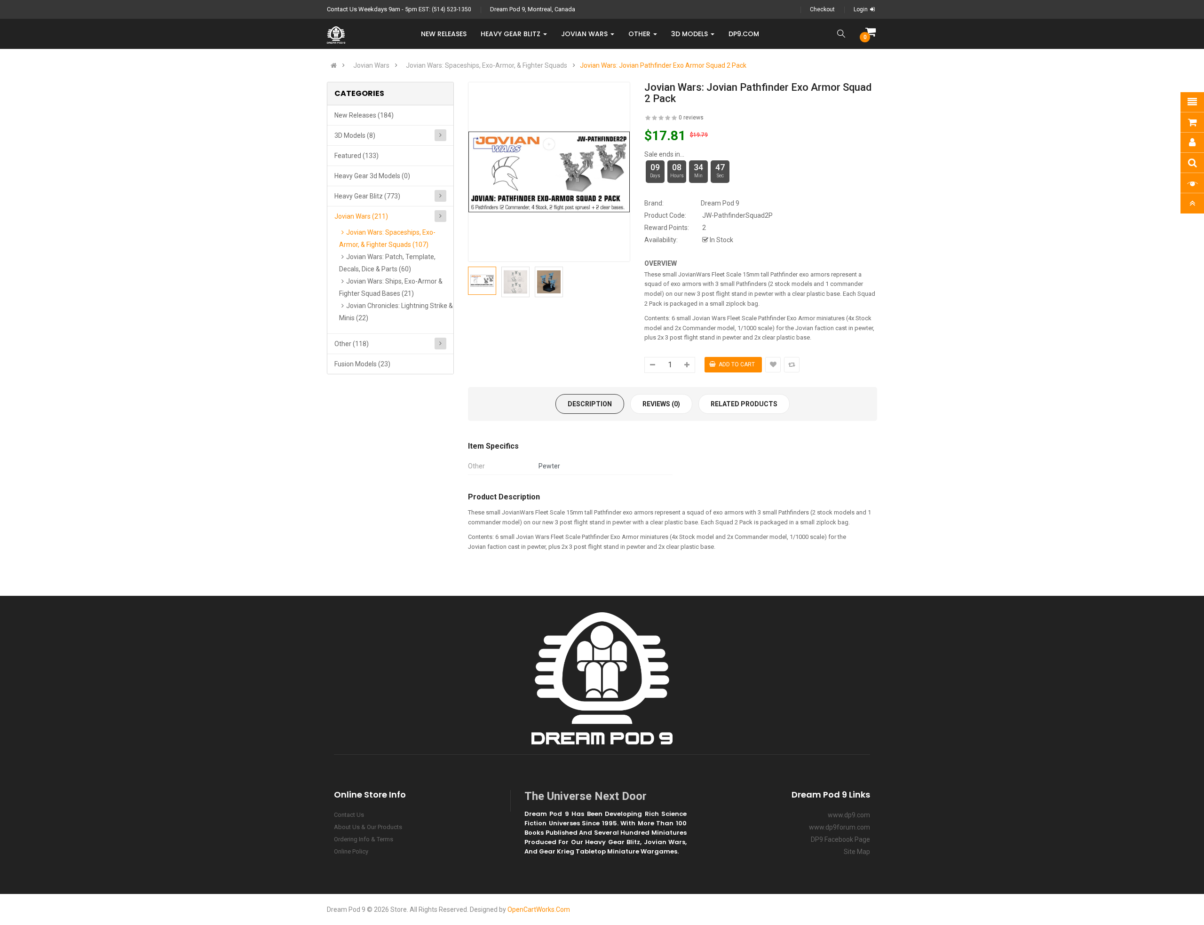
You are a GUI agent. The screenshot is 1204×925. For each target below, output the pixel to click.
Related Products (744, 404)
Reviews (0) (661, 404)
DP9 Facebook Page (840, 839)
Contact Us (349, 814)
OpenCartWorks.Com (538, 909)
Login (861, 9)
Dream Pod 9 (720, 203)
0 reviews (691, 117)
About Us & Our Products (368, 826)
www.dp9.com (849, 815)
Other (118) (351, 344)
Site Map (857, 851)
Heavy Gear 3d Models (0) (372, 176)
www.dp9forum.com (839, 827)
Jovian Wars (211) (361, 216)
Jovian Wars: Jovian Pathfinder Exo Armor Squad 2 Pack (663, 65)
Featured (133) (356, 155)
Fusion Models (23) (362, 364)
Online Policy (351, 851)
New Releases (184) (364, 115)
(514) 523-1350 (451, 9)
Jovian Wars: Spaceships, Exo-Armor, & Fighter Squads (486, 65)
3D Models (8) (354, 135)
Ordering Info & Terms (363, 839)
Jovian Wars (371, 65)
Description (590, 404)
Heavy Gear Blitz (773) (367, 196)
